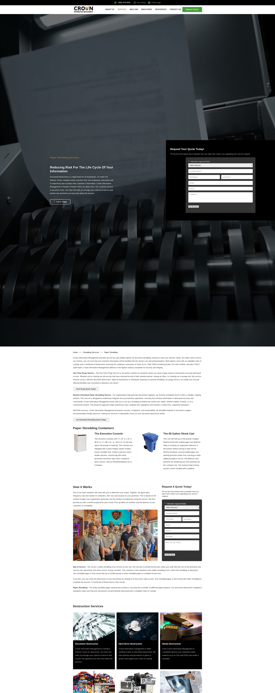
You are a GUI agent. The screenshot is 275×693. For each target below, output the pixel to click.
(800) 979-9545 (124, 3)
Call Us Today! (61, 202)
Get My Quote (193, 206)
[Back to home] (83, 9)
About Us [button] (109, 9)
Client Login (156, 3)
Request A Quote (192, 9)
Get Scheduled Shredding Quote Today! (91, 420)
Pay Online (141, 3)
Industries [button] (146, 9)
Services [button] (122, 9)
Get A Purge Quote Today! (86, 389)
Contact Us (175, 9)
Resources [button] (160, 9)
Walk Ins (134, 9)
